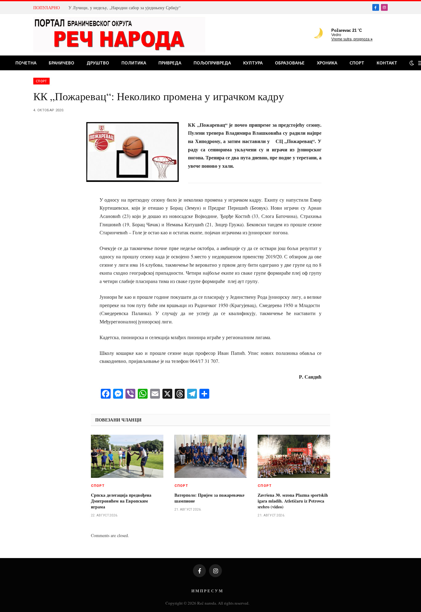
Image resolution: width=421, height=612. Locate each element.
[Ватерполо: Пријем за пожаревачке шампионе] (210, 456)
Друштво (98, 63)
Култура (253, 63)
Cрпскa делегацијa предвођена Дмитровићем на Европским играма (121, 501)
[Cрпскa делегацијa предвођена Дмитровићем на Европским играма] (127, 456)
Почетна (25, 63)
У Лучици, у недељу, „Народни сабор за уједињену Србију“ (124, 7)
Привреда (169, 63)
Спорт (356, 63)
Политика (133, 63)
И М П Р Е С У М (207, 591)
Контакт (387, 63)
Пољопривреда (212, 63)
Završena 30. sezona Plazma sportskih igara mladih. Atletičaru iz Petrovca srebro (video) (293, 501)
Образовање (290, 63)
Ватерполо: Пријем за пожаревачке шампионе (209, 498)
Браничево (61, 63)
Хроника (327, 63)
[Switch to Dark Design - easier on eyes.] (411, 62)
